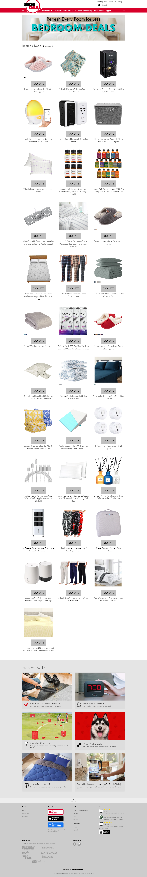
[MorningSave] (49, 852)
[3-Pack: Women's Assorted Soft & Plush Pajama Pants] (73, 538)
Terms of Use (90, 873)
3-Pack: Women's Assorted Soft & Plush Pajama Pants (73, 549)
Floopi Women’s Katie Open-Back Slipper (108, 242)
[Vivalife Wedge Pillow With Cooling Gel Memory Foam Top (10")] (73, 436)
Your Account (99, 10)
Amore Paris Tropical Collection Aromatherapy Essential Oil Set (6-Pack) (73, 191)
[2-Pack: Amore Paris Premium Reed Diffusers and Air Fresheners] (108, 486)
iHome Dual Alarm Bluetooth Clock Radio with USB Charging (108, 140)
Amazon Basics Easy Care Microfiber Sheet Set (108, 397)
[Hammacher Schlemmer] (30, 847)
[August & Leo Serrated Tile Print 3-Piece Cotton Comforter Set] (38, 436)
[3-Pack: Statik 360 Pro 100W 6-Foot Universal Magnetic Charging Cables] (73, 336)
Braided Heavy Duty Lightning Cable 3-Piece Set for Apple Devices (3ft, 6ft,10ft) (38, 498)
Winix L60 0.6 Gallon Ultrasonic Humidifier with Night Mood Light (38, 599)
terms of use (67, 830)
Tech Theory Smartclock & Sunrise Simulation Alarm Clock (38, 140)
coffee (115, 2)
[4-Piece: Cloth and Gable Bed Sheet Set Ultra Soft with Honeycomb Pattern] (38, 638)
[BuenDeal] (49, 857)
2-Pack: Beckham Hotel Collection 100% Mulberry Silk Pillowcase (38, 397)
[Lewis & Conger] (49, 847)
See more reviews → (104, 828)
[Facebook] (74, 844)
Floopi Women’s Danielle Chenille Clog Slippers (38, 90)
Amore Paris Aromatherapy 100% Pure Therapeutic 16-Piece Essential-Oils (108, 190)
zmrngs (120, 2)
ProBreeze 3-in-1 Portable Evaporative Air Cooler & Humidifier (38, 549)
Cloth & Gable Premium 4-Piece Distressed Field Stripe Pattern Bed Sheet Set (73, 244)
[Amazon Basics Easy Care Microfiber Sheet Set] (108, 386)
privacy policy (54, 831)
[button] (23, 10)
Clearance (78, 10)
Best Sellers (58, 10)
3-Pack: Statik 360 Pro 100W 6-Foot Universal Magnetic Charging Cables (73, 347)
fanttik (105, 2)
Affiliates (76, 819)
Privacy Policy (82, 873)
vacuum (110, 2)
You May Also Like (33, 668)
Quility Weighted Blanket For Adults (38, 346)
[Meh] (30, 852)
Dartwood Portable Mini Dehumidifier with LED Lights (108, 90)
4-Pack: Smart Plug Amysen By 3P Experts (108, 447)
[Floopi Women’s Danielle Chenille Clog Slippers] (38, 79)
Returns (75, 816)
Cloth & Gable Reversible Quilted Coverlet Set (73, 397)
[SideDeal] (30, 857)
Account (50, 807)
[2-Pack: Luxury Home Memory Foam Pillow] (38, 179)
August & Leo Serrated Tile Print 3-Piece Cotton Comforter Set (38, 447)
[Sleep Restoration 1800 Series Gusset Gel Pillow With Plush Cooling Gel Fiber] (73, 486)
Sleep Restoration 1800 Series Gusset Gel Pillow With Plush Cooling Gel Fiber (73, 498)
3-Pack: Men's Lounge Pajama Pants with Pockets (73, 599)
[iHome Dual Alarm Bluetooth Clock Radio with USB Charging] (108, 129)
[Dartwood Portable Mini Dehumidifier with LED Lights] (108, 79)
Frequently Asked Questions (81, 810)
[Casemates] (40, 861)
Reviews (102, 807)
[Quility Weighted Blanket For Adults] (38, 336)
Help (75, 807)
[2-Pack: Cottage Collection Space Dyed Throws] (73, 79)
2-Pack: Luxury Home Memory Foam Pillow (38, 190)
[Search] (99, 5)
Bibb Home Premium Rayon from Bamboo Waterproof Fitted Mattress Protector (38, 296)
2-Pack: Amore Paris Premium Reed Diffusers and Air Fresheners (108, 497)
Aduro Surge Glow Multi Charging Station (73, 140)
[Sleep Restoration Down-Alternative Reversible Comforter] (108, 588)
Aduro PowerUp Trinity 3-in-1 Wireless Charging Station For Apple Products (38, 242)
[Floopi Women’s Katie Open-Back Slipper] (108, 231)
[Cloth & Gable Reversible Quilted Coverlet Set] (73, 386)
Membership (87, 10)
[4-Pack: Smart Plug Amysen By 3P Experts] (108, 436)
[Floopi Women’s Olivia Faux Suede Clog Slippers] (108, 336)
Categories (46, 10)
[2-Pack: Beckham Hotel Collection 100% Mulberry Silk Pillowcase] (38, 386)
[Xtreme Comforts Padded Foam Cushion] (108, 538)
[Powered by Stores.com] (74, 870)
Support (108, 10)
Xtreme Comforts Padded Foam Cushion (108, 549)
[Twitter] (79, 844)
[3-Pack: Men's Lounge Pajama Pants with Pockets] (73, 588)
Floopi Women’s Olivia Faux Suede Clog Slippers (108, 347)
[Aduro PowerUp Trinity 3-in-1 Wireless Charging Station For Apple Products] (38, 231)
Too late (38, 83)
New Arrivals (67, 10)
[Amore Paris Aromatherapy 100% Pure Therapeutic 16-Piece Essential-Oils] (108, 179)
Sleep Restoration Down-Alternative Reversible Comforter (108, 599)
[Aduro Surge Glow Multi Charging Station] (73, 129)
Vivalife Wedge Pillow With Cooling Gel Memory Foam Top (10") (73, 447)
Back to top (73, 801)
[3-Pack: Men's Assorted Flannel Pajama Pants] (73, 284)
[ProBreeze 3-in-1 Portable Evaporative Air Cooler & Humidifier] (38, 538)
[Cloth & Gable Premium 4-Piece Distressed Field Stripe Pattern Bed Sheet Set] (73, 231)
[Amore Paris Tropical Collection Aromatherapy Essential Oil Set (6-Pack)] (73, 179)
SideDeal (25, 807)
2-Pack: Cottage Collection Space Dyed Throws (73, 90)
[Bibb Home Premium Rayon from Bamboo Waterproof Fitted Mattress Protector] (38, 284)
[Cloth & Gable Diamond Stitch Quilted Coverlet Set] (108, 284)
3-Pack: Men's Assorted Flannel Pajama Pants (73, 295)
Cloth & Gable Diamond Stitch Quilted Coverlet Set (108, 295)
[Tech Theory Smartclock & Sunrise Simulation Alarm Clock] (38, 129)
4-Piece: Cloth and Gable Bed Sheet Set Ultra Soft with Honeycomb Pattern (38, 649)
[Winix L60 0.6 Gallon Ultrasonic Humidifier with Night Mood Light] (38, 588)
